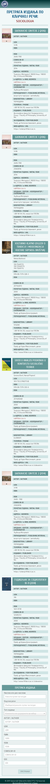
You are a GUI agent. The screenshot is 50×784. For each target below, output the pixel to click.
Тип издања (9, 710)
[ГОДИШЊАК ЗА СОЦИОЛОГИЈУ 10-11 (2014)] (6, 590)
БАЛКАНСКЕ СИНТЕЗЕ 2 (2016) (30, 30)
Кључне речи (10, 701)
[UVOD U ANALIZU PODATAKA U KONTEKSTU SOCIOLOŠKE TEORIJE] (6, 370)
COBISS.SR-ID (9, 751)
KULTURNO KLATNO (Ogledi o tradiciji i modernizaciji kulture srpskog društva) (30, 247)
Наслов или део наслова (15, 693)
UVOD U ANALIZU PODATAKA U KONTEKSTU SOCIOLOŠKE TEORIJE (30, 364)
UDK (6, 726)
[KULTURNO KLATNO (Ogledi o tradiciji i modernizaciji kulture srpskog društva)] (6, 253)
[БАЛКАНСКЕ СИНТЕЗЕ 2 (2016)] (6, 42)
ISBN (6, 734)
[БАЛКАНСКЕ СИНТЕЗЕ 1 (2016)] (6, 148)
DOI (5, 759)
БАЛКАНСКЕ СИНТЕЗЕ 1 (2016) (30, 137)
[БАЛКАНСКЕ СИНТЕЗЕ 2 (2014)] (6, 484)
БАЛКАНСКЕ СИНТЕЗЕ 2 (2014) (30, 473)
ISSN (6, 743)
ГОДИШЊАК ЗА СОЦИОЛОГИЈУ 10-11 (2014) (30, 581)
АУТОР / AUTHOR (11, 718)
